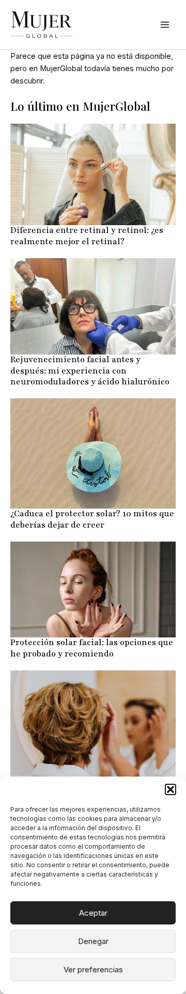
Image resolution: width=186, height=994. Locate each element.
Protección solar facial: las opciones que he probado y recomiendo (91, 648)
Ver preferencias (93, 969)
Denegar (93, 941)
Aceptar (93, 913)
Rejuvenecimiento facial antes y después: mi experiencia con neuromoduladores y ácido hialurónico (89, 371)
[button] (170, 789)
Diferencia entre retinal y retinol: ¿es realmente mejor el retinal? (86, 236)
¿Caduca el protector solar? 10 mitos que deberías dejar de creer (92, 519)
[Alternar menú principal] (165, 25)
